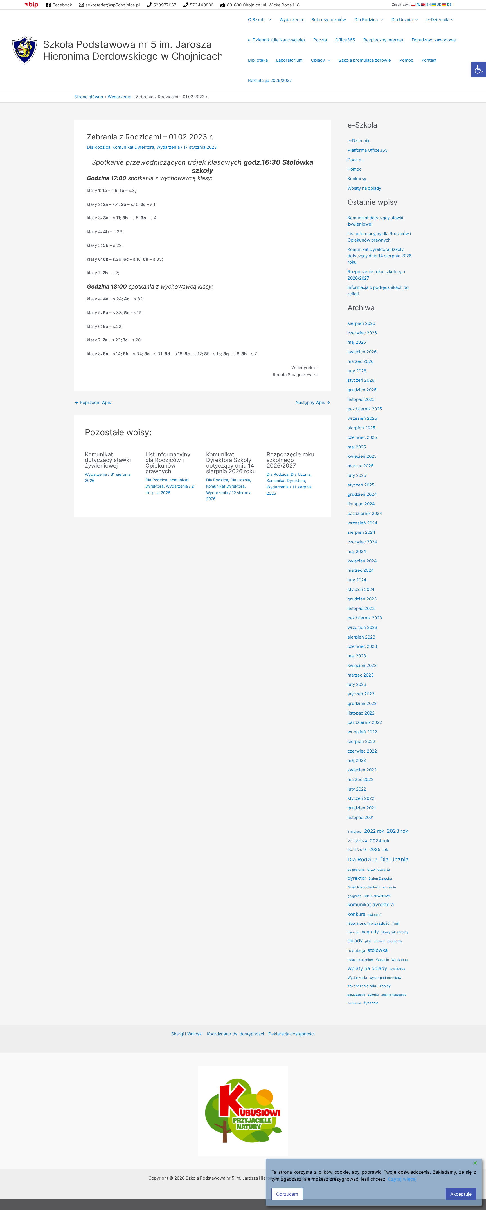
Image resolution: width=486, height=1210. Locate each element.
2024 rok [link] (380, 840)
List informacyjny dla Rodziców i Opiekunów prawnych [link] (167, 463)
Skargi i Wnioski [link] (187, 1080)
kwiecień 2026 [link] (362, 351)
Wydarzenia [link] (291, 19)
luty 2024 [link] (357, 579)
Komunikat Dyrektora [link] (133, 147)
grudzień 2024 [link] (362, 494)
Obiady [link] (318, 60)
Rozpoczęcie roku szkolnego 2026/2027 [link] (290, 460)
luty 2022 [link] (357, 789)
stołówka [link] (378, 950)
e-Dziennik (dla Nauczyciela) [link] (276, 40)
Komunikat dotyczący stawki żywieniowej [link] (108, 460)
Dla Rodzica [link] (366, 19)
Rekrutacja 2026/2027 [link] (270, 80)
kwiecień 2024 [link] (362, 561)
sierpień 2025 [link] (361, 427)
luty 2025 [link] (357, 475)
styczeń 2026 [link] (361, 380)
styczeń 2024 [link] (361, 589)
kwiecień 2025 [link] (362, 456)
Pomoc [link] (406, 60)
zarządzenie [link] (356, 995)
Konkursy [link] (357, 178)
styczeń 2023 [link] (361, 693)
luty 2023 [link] (357, 684)
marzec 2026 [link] (361, 361)
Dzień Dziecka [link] (380, 878)
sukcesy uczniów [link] (361, 960)
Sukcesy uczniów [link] (328, 19)
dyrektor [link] (357, 878)
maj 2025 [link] (357, 447)
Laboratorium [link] (289, 60)
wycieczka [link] (397, 969)
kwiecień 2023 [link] (362, 665)
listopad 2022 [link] (361, 713)
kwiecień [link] (374, 915)
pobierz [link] (379, 941)
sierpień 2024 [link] (361, 532)
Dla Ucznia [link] (402, 19)
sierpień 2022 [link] (361, 741)
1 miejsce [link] (355, 832)
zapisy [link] (385, 986)
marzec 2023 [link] (361, 675)
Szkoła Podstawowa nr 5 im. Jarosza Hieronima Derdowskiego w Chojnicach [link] (133, 50)
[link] (478, 69)
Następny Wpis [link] (313, 402)
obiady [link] (355, 940)
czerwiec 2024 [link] (362, 541)
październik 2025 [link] (365, 409)
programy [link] (394, 941)
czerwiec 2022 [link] (362, 751)
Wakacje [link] (382, 960)
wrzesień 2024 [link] (362, 523)
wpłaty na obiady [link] (367, 968)
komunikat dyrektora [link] (371, 904)
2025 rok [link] (378, 849)
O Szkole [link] (257, 19)
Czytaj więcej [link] (402, 1179)
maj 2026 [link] (357, 342)
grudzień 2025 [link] (362, 389)
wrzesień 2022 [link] (362, 732)
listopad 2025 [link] (361, 399)
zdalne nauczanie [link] (393, 995)
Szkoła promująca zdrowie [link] (365, 60)
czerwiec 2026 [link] (362, 333)
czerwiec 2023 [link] (362, 646)
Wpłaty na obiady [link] (364, 188)
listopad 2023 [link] (361, 608)
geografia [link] (354, 896)
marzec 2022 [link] (361, 779)
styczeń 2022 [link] (361, 798)
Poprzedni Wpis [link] (93, 402)
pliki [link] (368, 941)
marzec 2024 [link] (361, 570)
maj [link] (396, 923)
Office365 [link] (345, 40)
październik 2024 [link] (365, 513)
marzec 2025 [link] (361, 465)
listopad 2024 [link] (361, 503)
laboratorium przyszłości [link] (369, 923)
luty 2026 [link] (357, 371)
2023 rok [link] (397, 831)
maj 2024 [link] (357, 551)
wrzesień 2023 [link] (362, 627)
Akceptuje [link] (461, 1194)
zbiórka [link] (373, 995)
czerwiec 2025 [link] (362, 437)
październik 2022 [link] (365, 722)
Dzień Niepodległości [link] (364, 887)
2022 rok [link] (374, 831)
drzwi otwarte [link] (378, 869)
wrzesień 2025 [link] (362, 418)
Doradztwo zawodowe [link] (434, 40)
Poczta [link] (320, 40)
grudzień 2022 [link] (362, 703)
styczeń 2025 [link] (361, 485)
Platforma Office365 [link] (368, 150)
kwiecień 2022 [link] (362, 770)
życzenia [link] (371, 1003)
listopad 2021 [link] (361, 817)
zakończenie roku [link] (362, 986)
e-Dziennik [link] (437, 19)
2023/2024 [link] (357, 841)
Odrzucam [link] (287, 1194)
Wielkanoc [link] (400, 960)
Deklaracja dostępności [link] (291, 1080)
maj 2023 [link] (357, 655)
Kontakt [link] (429, 60)
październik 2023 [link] (365, 617)
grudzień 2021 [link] (362, 808)
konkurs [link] (356, 914)
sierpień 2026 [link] (361, 323)
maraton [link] (353, 932)
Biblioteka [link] (258, 60)
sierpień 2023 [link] (361, 637)
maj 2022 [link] (357, 760)
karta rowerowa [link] (377, 896)
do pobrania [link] (356, 870)
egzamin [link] (389, 887)
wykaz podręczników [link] (385, 978)
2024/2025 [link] (357, 850)
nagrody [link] (370, 931)
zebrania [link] (354, 1003)
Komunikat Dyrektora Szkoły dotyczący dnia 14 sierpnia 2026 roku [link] (231, 463)
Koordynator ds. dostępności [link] (235, 1080)
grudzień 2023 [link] (362, 599)
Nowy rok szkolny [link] (394, 932)
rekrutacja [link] (356, 950)
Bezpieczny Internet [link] (383, 40)
